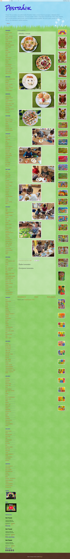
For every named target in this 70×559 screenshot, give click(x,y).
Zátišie (6, 123)
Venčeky (7, 192)
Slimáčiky (7, 416)
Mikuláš (6, 50)
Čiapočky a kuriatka (9, 130)
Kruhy (6, 306)
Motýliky (7, 310)
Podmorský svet (8, 411)
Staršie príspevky (51, 297)
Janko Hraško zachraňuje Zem (9, 391)
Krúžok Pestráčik (8, 439)
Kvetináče (7, 180)
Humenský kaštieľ (8, 434)
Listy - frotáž (7, 220)
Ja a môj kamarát (8, 389)
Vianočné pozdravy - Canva (9, 101)
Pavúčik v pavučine (8, 84)
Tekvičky (7, 194)
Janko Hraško (7, 467)
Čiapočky (7, 187)
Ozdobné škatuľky (8, 155)
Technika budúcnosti (9, 480)
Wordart (6, 252)
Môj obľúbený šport (9, 471)
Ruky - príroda (8, 359)
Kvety (6, 395)
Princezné (7, 357)
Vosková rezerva (8, 57)
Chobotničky (7, 139)
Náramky (7, 316)
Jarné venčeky (7, 52)
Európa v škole (8, 345)
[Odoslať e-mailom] (34, 260)
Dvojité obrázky (8, 383)
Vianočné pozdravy (8, 90)
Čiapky (6, 48)
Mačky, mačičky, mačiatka (10, 276)
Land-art (7, 217)
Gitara (6, 303)
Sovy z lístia (7, 448)
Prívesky (7, 229)
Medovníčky (7, 150)
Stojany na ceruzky (8, 287)
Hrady (6, 387)
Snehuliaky (7, 234)
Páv (6, 226)
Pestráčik (18, 8)
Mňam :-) (7, 203)
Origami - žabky (8, 153)
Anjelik (6, 259)
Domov (8, 23)
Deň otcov (7, 110)
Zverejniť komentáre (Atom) (29, 299)
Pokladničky (7, 157)
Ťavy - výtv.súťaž (8, 244)
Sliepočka (7, 191)
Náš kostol (7, 355)
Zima (6, 332)
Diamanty (7, 381)
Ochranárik (7, 151)
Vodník (6, 39)
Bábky (6, 209)
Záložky (6, 425)
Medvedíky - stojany (9, 354)
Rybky (6, 321)
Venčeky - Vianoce (8, 121)
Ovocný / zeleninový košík (10, 79)
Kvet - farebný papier (9, 268)
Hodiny (6, 137)
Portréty (6, 159)
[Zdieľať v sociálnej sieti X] (36, 260)
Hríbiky (6, 262)
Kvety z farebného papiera (10, 397)
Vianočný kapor (8, 248)
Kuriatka (7, 441)
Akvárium (7, 378)
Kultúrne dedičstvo (8, 146)
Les (6, 219)
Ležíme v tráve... (8, 399)
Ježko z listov (7, 43)
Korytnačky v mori (8, 38)
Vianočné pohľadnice (9, 483)
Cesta (6, 299)
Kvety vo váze (7, 59)
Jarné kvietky (7, 436)
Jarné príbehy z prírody (9, 109)
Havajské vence (8, 347)
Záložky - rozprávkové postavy (9, 372)
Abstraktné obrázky (8, 68)
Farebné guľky (8, 136)
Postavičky (7, 474)
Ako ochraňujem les (9, 466)
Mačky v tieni (7, 404)
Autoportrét (7, 112)
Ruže (6, 445)
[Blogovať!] (35, 260)
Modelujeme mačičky (9, 278)
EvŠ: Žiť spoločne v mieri (10, 261)
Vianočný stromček (8, 182)
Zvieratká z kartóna (8, 485)
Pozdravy (7, 160)
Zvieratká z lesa (8, 487)
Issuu (6, 524)
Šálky (6, 336)
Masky (6, 400)
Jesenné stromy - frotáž (9, 103)
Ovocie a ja (7, 189)
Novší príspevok (22, 297)
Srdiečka (7, 61)
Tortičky (7, 288)
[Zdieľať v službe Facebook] (37, 260)
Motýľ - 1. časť (8, 279)
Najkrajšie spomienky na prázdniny (9, 314)
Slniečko (7, 323)
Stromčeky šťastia (8, 105)
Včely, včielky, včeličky (9, 330)
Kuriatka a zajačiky (8, 215)
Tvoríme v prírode (8, 41)
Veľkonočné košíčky (9, 327)
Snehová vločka (8, 69)
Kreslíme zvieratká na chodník (9, 213)
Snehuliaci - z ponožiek (9, 45)
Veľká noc (7, 126)
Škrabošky (7, 460)
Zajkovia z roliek (8, 73)
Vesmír (6, 53)
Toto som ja (7, 173)
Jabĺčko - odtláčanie (9, 36)
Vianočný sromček (8, 294)
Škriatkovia (7, 166)
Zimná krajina (8, 86)
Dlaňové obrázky (8, 431)
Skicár (6, 55)
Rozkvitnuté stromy (9, 119)
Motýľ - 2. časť (8, 281)
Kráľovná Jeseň (8, 66)
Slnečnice (7, 125)
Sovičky (6, 198)
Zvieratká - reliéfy (8, 32)
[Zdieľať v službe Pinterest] (38, 260)
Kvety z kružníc (8, 46)
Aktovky (7, 343)
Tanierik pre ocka (8, 420)
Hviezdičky (7, 184)
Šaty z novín (7, 164)
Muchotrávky (7, 312)
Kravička (7, 80)
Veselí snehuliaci (8, 71)
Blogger (40, 556)
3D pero (6, 62)
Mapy (6, 271)
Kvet (6, 178)
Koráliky (7, 143)
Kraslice (6, 144)
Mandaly (7, 222)
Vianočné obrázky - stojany (10, 370)
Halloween (7, 107)
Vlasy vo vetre (8, 329)
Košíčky (6, 304)
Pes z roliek (7, 443)
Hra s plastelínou (8, 64)
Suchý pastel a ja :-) (9, 241)
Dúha (6, 210)
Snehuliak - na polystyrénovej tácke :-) (9, 232)
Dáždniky (7, 200)
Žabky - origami (8, 337)
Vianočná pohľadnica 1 (9, 368)
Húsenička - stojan (8, 128)
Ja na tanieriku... (8, 348)
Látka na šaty (7, 352)
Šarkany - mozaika (8, 243)
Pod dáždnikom (8, 318)
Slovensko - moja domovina (10, 478)
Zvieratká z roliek (8, 334)
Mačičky (7, 34)
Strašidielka (7, 237)
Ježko (6, 141)
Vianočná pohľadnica (9, 292)
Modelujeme (7, 176)
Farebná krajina (8, 301)
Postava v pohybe (8, 227)
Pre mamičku (7, 162)
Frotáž (6, 432)
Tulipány (7, 362)
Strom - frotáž (8, 361)
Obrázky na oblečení (9, 283)
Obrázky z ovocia (8, 224)
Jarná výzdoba (7, 175)
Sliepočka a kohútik (9, 447)
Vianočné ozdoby (8, 185)
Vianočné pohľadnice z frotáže (9, 454)
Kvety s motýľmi (8, 469)
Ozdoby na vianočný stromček (9, 88)
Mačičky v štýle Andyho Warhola (9, 274)
